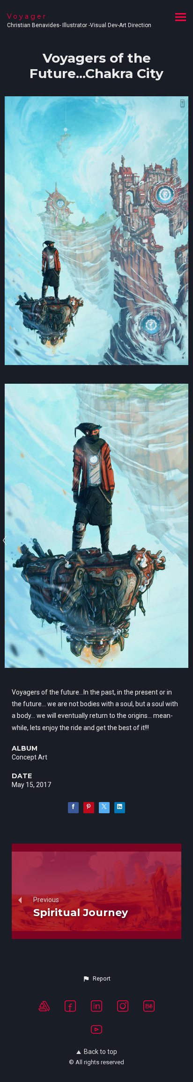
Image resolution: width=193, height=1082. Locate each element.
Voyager (27, 16)
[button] (96, 979)
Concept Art (29, 757)
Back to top (100, 1051)
